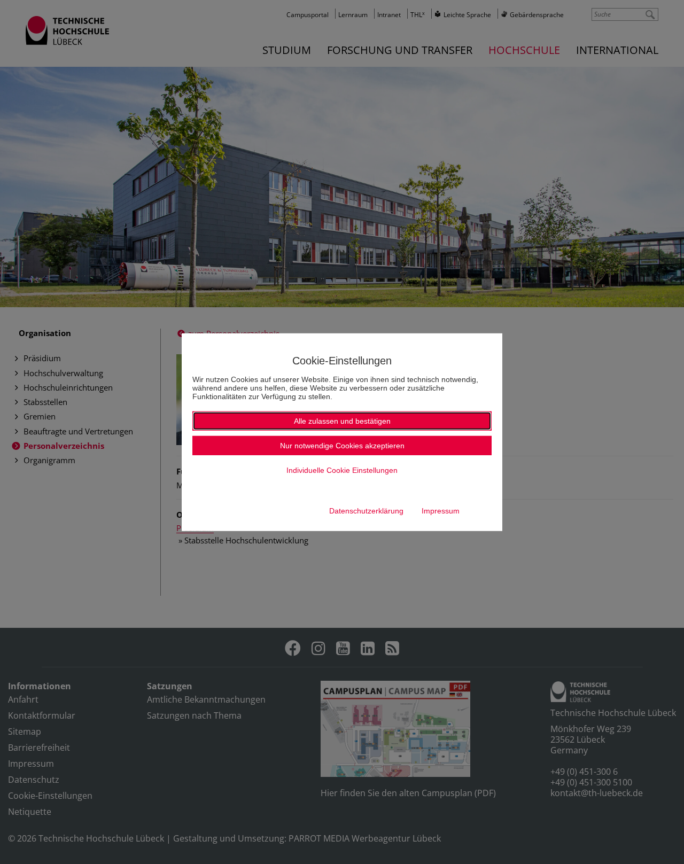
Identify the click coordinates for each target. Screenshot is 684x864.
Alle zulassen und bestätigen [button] (342, 421)
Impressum (441, 511)
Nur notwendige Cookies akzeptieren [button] (342, 445)
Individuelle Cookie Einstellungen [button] (342, 470)
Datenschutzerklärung (366, 511)
